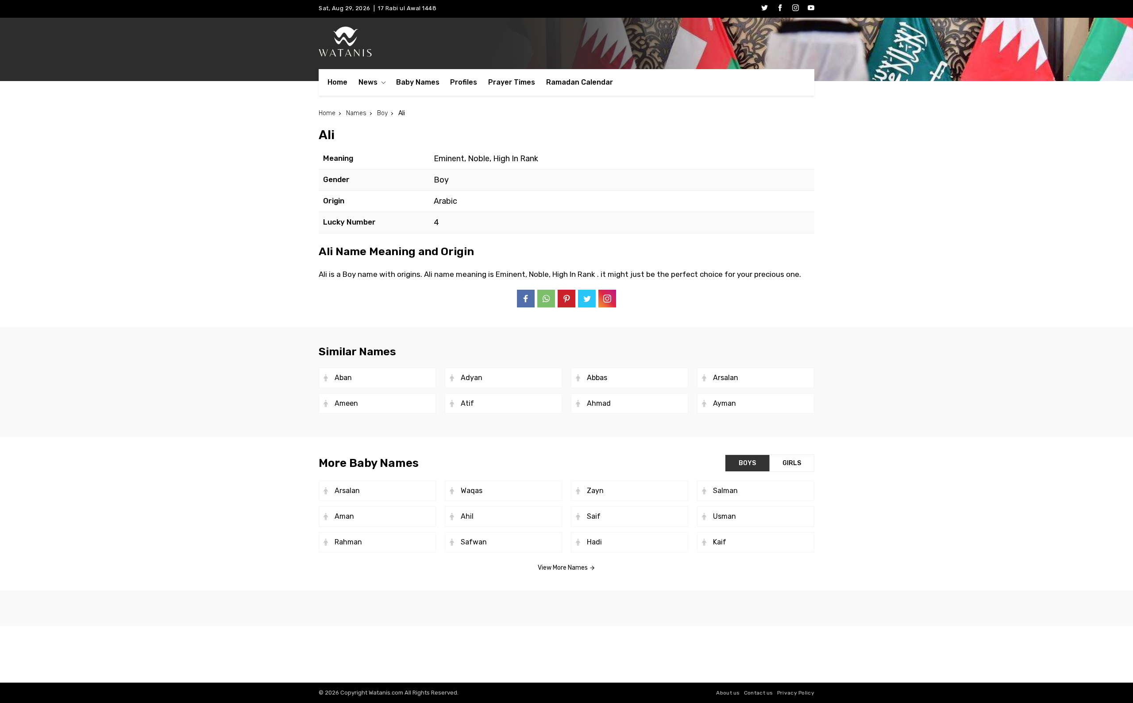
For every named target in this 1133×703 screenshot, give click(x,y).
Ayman (724, 403)
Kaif (719, 542)
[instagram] (795, 9)
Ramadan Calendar (579, 82)
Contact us (758, 693)
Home (337, 82)
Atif (467, 403)
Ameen (346, 403)
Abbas (597, 377)
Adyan (471, 377)
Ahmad (599, 403)
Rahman (348, 542)
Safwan (474, 542)
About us (728, 693)
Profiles (463, 82)
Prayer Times (511, 82)
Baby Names (417, 82)
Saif (594, 516)
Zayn (595, 490)
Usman (724, 516)
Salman (725, 490)
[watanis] (566, 42)
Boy (382, 113)
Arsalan (725, 377)
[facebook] (780, 9)
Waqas (471, 490)
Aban (343, 377)
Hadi (594, 542)
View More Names (563, 567)
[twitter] (764, 9)
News (368, 82)
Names (356, 113)
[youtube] (811, 9)
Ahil (467, 516)
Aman (344, 516)
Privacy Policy (795, 693)
